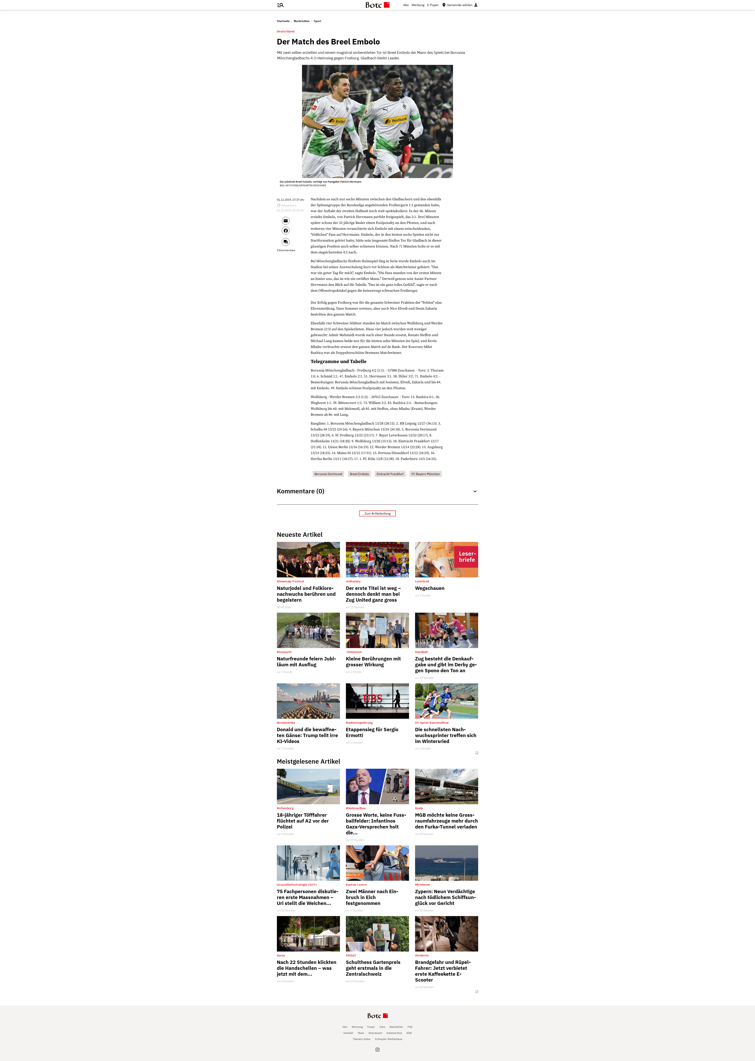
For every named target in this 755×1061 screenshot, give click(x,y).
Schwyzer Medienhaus (388, 1039)
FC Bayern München (426, 474)
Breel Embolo (359, 474)
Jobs (382, 1027)
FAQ (410, 1027)
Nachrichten (301, 21)
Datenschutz (394, 1033)
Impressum (375, 1033)
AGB (409, 1033)
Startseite (283, 21)
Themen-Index (362, 1039)
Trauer (371, 1027)
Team (361, 1033)
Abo (406, 5)
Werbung (418, 5)
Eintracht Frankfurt (390, 474)
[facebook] (296, 232)
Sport (317, 21)
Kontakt (348, 1033)
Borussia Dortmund (328, 474)
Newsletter (396, 1027)
